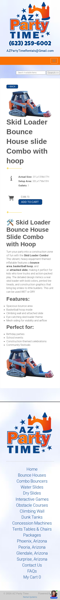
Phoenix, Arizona (32, 541)
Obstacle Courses (32, 505)
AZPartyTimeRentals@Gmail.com (30, 51)
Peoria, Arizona (32, 547)
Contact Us (32, 565)
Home (32, 469)
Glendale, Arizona (32, 553)
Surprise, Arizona (32, 559)
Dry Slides (32, 493)
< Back (11, 86)
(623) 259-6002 (30, 44)
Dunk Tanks (32, 517)
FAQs (32, 571)
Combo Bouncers (32, 481)
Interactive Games (32, 499)
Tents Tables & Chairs (32, 529)
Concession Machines (32, 523)
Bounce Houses (32, 475)
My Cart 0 (32, 577)
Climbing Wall (32, 511)
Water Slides (32, 487)
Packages (32, 535)
